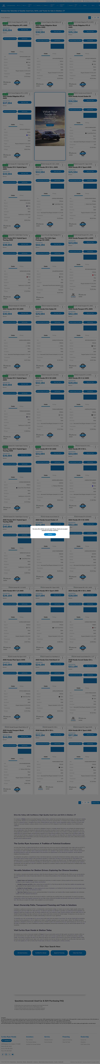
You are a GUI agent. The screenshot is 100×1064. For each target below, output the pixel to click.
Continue (50, 534)
